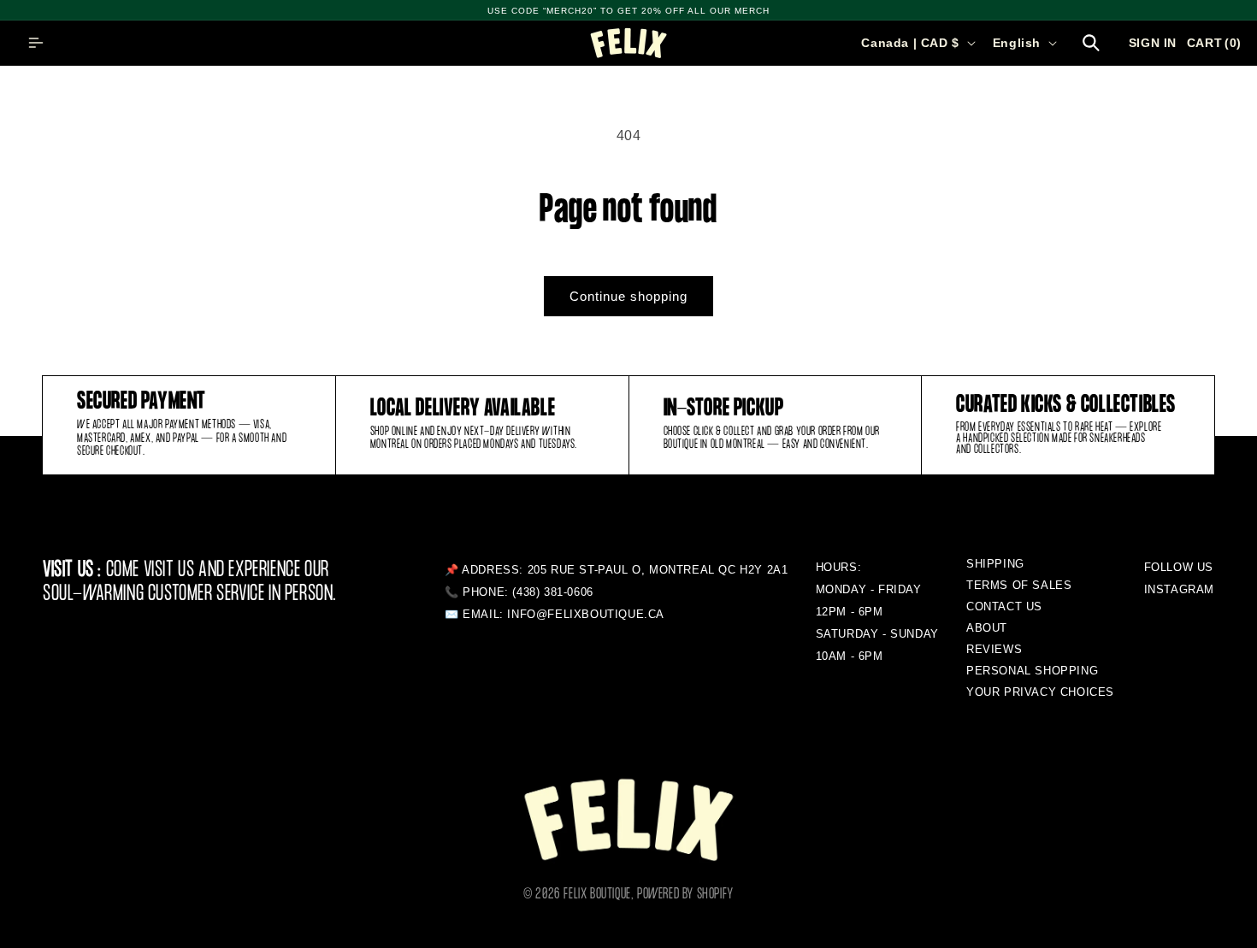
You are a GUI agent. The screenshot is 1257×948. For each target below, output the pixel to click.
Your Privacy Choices (1040, 692)
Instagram (1179, 589)
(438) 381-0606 (552, 592)
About (986, 627)
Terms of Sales (1018, 585)
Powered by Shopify (685, 894)
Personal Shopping (1032, 670)
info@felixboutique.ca (585, 614)
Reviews (994, 649)
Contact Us (1004, 606)
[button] (36, 43)
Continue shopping (628, 296)
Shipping (995, 563)
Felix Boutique (597, 894)
